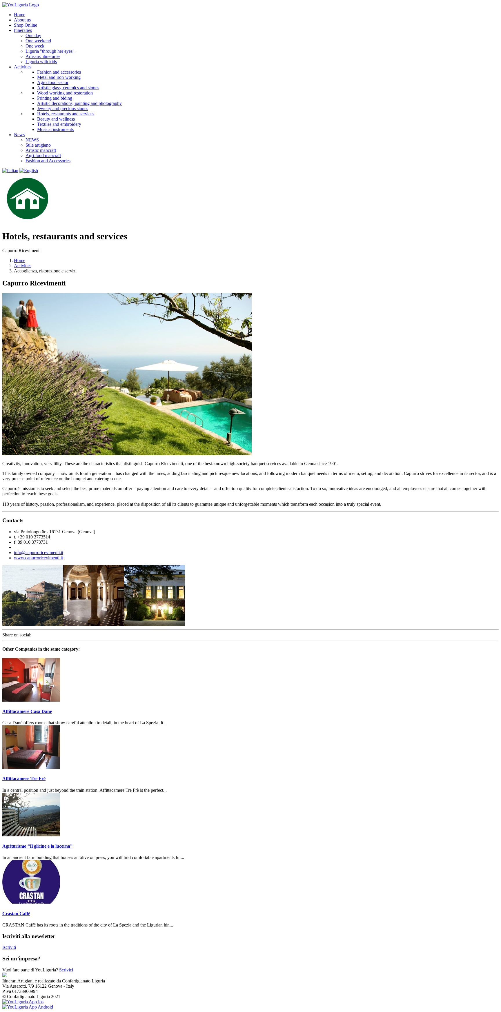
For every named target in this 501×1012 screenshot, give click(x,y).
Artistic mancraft (41, 150)
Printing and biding (54, 98)
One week (35, 45)
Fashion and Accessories (48, 160)
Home (19, 260)
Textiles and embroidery (59, 124)
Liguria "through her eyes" (50, 51)
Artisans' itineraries (43, 56)
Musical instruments (55, 129)
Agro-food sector (52, 82)
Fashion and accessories (59, 72)
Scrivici (66, 969)
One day (33, 35)
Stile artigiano (38, 145)
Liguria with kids (41, 61)
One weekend (38, 40)
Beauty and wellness (56, 119)
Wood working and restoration (65, 92)
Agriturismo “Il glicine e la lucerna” (37, 846)
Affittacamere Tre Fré (24, 778)
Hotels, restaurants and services (65, 113)
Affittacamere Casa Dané (27, 711)
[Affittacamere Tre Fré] (31, 767)
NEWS (32, 139)
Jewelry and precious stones (62, 108)
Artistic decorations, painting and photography (79, 103)
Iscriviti (9, 947)
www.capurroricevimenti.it (38, 557)
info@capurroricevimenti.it (38, 552)
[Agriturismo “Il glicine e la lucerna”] (31, 834)
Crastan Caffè (16, 913)
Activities (22, 265)
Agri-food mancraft (43, 155)
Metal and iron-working (59, 77)
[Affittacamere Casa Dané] (31, 700)
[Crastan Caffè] (31, 902)
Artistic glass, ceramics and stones (68, 87)
